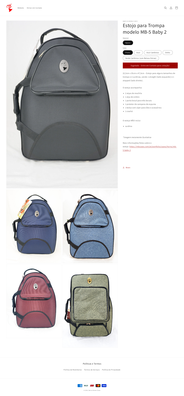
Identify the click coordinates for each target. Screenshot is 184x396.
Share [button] (128, 167)
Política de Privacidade (111, 370)
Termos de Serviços (92, 370)
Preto (127, 52)
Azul (138, 52)
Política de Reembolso (73, 370)
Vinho (167, 52)
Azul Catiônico (153, 52)
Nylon (127, 43)
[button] (165, 8)
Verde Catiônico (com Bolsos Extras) (140, 58)
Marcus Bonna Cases (94, 390)
